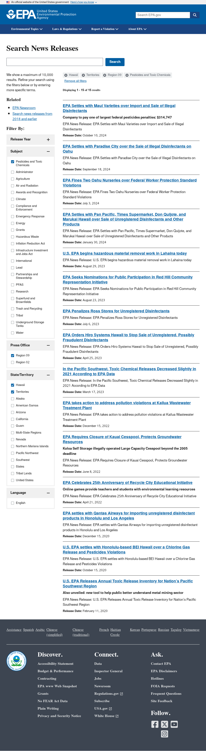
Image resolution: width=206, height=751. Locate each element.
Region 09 (114, 75)
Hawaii (73, 75)
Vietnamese (191, 629)
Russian (163, 629)
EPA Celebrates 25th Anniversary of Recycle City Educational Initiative (128, 483)
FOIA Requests (163, 686)
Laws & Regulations (65, 29)
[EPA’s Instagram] (165, 734)
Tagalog (176, 629)
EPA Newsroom (24, 108)
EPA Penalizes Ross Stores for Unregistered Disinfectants (116, 311)
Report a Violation (102, 29)
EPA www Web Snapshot (57, 686)
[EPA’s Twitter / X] (165, 724)
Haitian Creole (115, 632)
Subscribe (102, 701)
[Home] (41, 14)
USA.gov (101, 708)
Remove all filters (75, 81)
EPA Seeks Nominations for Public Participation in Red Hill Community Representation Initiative (128, 279)
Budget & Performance (55, 671)
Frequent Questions (166, 694)
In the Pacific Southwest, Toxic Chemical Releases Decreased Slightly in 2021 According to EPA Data (129, 371)
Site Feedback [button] (161, 701)
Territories (92, 75)
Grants (43, 694)
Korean (135, 629)
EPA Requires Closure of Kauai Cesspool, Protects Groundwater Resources (122, 439)
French (104, 629)
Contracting (47, 678)
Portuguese (149, 629)
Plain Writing (48, 708)
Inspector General (108, 671)
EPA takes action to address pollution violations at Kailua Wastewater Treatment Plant (127, 405)
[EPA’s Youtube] (174, 724)
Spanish (28, 629)
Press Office (20, 345)
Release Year (20, 139)
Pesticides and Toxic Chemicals (149, 75)
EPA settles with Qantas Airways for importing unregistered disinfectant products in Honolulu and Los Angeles (129, 515)
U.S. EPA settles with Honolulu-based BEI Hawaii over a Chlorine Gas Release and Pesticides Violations (126, 549)
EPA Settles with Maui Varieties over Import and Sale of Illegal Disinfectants (119, 108)
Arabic (40, 629)
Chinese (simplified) (54, 632)
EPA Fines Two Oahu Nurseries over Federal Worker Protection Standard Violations (130, 182)
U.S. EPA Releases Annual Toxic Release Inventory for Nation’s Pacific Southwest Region (128, 583)
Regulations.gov (106, 694)
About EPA (135, 29)
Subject (16, 151)
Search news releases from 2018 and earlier (32, 116)
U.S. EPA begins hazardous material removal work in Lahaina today (125, 254)
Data (98, 664)
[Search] (195, 15)
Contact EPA (161, 664)
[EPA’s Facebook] (155, 724)
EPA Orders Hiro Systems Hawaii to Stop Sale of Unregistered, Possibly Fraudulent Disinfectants (128, 337)
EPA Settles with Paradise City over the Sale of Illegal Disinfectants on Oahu (127, 149)
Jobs (97, 678)
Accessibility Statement (55, 664)
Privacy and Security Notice (59, 716)
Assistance (14, 629)
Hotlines (157, 678)
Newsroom (102, 686)
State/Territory (22, 375)
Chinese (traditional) (81, 632)
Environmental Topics (25, 29)
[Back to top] (195, 740)
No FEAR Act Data (53, 701)
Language (18, 492)
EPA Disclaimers (164, 671)
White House (104, 716)
